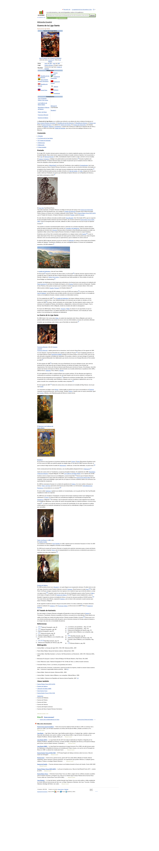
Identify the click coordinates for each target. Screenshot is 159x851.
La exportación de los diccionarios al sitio (82, 9)
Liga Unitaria (40, 780)
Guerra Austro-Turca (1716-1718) (46, 753)
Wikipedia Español (52, 18)
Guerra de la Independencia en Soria (49, 719)
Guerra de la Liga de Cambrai (45, 726)
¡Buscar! (92, 15)
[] (67, 669)
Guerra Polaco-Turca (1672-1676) (46, 769)
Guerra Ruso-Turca (42, 774)
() (44, 688)
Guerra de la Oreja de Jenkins (85, 719)
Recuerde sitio (67, 9)
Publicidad (66, 789)
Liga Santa (40, 733)
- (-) (87, 213)
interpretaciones (62, 18)
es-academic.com (41, 17)
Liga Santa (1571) (42, 739)
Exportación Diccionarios (42, 791)
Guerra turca (40, 757)
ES (93, 9)
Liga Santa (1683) (42, 746)
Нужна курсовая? (49, 717)
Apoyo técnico (61, 789)
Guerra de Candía (42, 764)
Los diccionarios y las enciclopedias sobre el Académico (64, 12)
